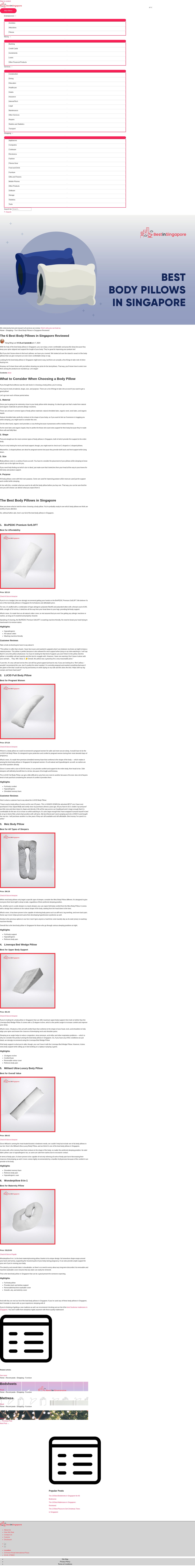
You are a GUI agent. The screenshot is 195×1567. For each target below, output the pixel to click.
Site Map (65, 1559)
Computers (13, 145)
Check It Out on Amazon (8, 596)
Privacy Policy (65, 1562)
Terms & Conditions (65, 1564)
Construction (13, 74)
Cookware (12, 149)
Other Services (14, 115)
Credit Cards (13, 48)
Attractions (12, 27)
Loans (11, 57)
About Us (7, 1530)
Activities (12, 23)
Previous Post (6, 1421)
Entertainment (9, 16)
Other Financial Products (18, 62)
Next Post (4, 1423)
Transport (12, 129)
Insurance (12, 97)
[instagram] (5, 1546)
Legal (11, 106)
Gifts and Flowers (15, 177)
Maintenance (13, 110)
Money (6, 37)
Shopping (7, 133)
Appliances (13, 140)
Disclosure (8, 1539)
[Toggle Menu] (65, 20)
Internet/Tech (13, 101)
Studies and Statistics (16, 124)
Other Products (14, 186)
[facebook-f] (5, 1544)
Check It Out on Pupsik (8, 1254)
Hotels (11, 92)
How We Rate (9, 1532)
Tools (11, 204)
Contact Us (8, 1535)
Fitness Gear (13, 163)
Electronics (13, 154)
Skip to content (5, 1)
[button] (7, 212)
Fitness (11, 32)
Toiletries (12, 200)
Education (12, 83)
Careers (7, 1537)
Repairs (11, 119)
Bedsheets (8, 1384)
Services (7, 67)
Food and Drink (14, 168)
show (9, 373)
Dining (11, 78)
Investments (13, 53)
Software (12, 190)
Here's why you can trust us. (51, 328)
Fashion (12, 159)
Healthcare (13, 87)
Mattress (7, 1398)
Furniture (12, 172)
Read (2, 1390)
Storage (11, 195)
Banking (12, 44)
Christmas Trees (12, 1412)
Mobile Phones (14, 181)
